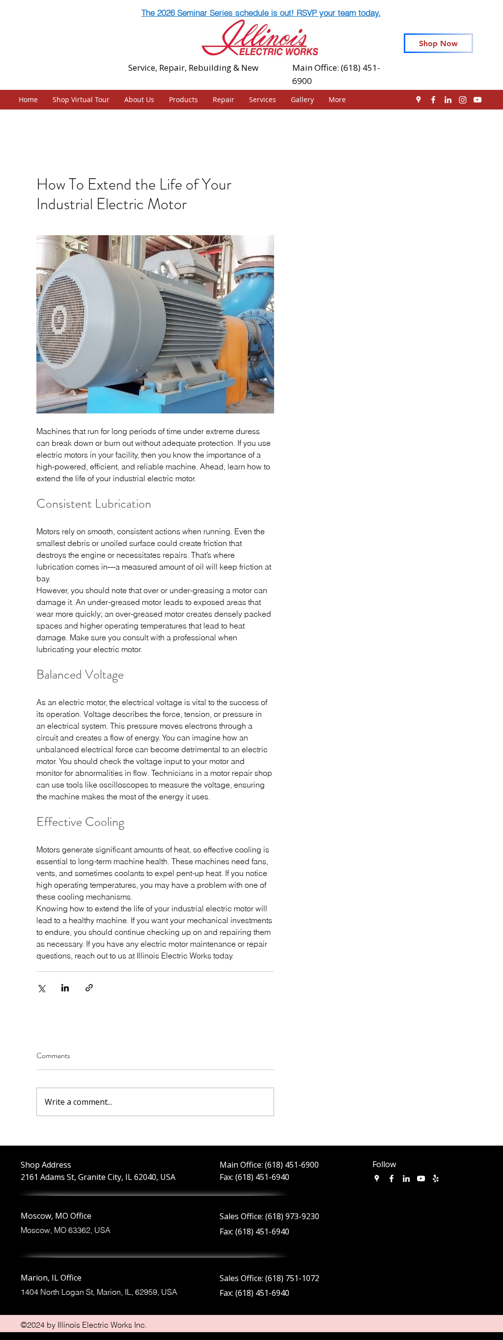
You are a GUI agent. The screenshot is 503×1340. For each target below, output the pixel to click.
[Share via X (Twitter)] (41, 987)
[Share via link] (89, 987)
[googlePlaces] (418, 100)
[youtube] (477, 100)
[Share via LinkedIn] (65, 987)
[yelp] (436, 1178)
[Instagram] (463, 100)
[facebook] (433, 100)
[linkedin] (448, 100)
